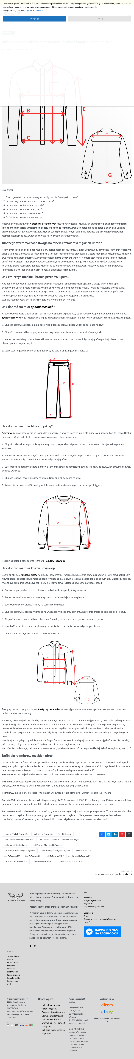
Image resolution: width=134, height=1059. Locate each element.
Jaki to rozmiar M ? (12, 856)
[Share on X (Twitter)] (109, 834)
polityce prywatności (35, 10)
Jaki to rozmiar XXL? (55, 856)
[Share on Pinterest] (122, 834)
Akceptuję (34, 18)
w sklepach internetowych (43, 223)
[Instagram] (35, 946)
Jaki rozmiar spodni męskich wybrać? (55, 851)
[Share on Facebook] (102, 834)
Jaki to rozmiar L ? (83, 851)
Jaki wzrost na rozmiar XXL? (71, 862)
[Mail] (129, 834)
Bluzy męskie (9, 433)
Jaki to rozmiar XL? (33, 856)
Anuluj (100, 18)
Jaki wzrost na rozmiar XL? (42, 862)
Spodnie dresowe (11, 317)
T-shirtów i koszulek (54, 560)
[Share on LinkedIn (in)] (115, 834)
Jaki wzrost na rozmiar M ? (15, 862)
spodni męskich (42, 307)
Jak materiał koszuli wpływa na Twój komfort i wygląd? (53, 1023)
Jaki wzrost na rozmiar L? (79, 856)
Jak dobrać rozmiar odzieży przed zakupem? (53, 834)
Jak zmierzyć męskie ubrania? (16, 845)
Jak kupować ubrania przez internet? (19, 840)
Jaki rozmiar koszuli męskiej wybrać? (19, 851)
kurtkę (41, 709)
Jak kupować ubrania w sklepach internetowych (59, 840)
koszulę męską (29, 575)
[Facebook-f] (30, 946)
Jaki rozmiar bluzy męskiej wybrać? (47, 845)
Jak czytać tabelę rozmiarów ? (17, 834)
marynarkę (54, 709)
